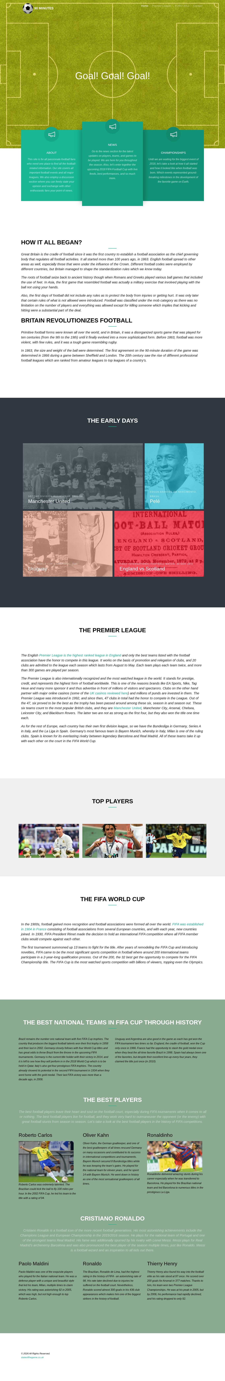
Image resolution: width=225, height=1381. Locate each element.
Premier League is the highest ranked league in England (80, 655)
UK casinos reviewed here (109, 693)
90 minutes (43, 8)
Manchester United (127, 708)
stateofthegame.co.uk (32, 1357)
